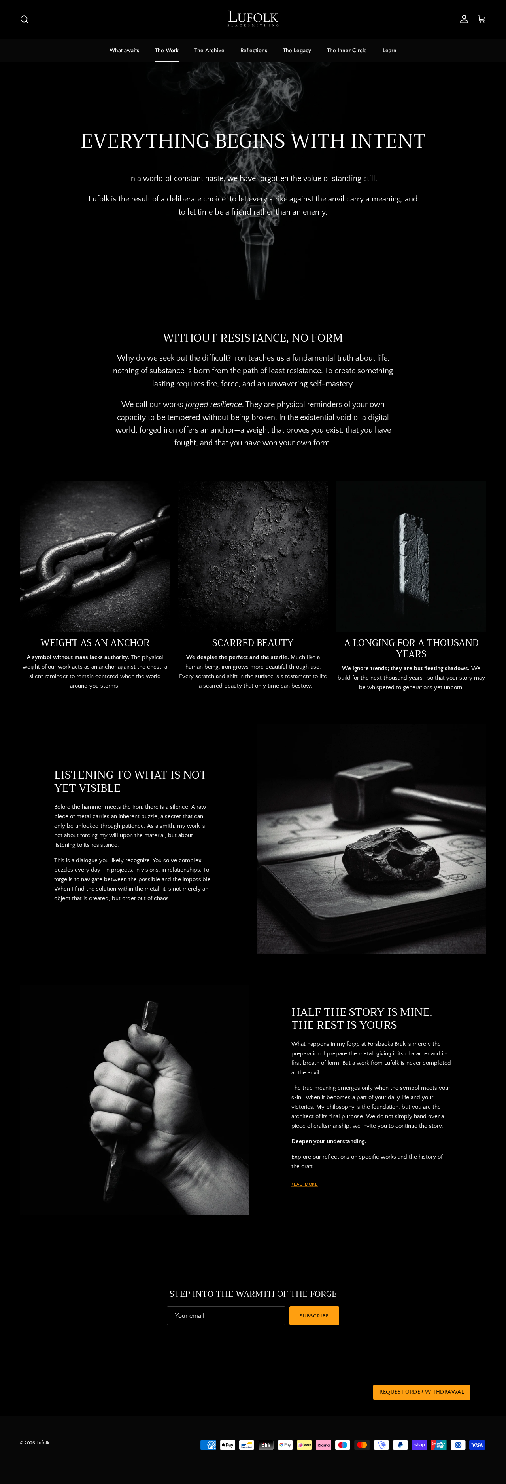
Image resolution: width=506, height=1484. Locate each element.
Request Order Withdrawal (422, 1392)
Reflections (253, 50)
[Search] (24, 19)
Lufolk (42, 1443)
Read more (304, 1184)
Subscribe (314, 1316)
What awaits (124, 50)
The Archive (209, 50)
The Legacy (297, 50)
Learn (389, 50)
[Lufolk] (253, 19)
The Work (167, 50)
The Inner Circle (347, 50)
